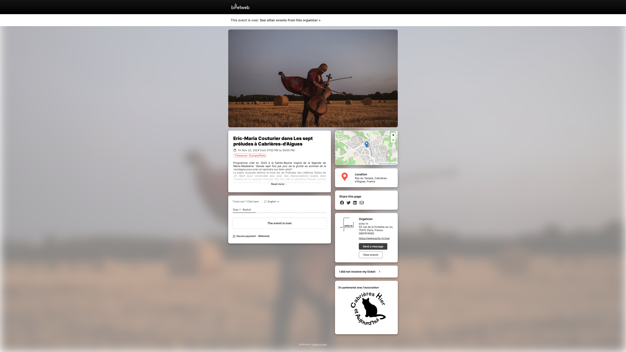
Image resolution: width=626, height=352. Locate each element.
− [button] (393, 140)
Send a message (373, 246)
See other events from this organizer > (290, 20)
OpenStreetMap (391, 164)
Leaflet (380, 164)
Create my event (319, 344)
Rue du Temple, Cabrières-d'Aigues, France (371, 179)
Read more (278, 184)
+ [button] (393, 135)
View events (370, 254)
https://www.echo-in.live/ (374, 238)
